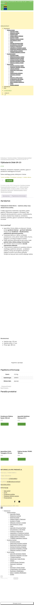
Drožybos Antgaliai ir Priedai (17, 61)
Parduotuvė (7, 28)
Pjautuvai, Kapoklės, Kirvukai (17, 67)
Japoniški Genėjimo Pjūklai (17, 65)
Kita (11, 76)
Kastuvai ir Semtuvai (15, 74)
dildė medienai (24, 187)
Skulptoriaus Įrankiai (6, 192)
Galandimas (7, 86)
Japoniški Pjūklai (14, 31)
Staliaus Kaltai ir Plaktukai (16, 36)
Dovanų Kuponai (14, 85)
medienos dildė (15, 188)
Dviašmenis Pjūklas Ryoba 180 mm (7, 417)
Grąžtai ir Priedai (14, 37)
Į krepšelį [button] (4, 424)
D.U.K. (5, 492)
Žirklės (11, 83)
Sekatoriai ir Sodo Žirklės (16, 70)
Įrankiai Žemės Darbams (16, 73)
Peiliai (11, 42)
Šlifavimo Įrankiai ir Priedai (16, 62)
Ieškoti (15, 578)
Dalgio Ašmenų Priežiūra (16, 50)
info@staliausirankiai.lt (13, 481)
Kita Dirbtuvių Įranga (15, 40)
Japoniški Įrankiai (5, 188)
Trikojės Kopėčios (14, 68)
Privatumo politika (9, 494)
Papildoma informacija (19, 196)
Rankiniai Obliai (14, 34)
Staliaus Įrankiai (11, 30)
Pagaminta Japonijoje (7, 190)
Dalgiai (12, 71)
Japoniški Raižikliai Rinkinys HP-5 (23, 417)
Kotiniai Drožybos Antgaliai (17, 59)
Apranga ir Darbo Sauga (16, 77)
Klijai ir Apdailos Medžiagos (17, 82)
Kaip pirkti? (7, 491)
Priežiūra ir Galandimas (16, 46)
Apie (5, 88)
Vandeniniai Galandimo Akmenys (18, 49)
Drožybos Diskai (14, 55)
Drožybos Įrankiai (11, 53)
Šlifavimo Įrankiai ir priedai (16, 39)
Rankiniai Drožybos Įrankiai (17, 58)
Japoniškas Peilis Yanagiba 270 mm (6, 452)
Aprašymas (6, 196)
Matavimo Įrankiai (14, 33)
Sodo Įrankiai (10, 64)
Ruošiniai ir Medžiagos (16, 80)
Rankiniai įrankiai (18, 190)
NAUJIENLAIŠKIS (5, 484)
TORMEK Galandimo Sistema (17, 52)
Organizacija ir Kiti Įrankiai (16, 79)
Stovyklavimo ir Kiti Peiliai (16, 45)
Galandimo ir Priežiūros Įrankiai (18, 47)
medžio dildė (23, 188)
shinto (25, 190)
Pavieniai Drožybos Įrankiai (7, 159)
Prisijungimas (8, 498)
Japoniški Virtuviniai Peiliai (16, 43)
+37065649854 (7, 90)
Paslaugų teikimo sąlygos (11, 496)
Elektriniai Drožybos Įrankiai (17, 56)
